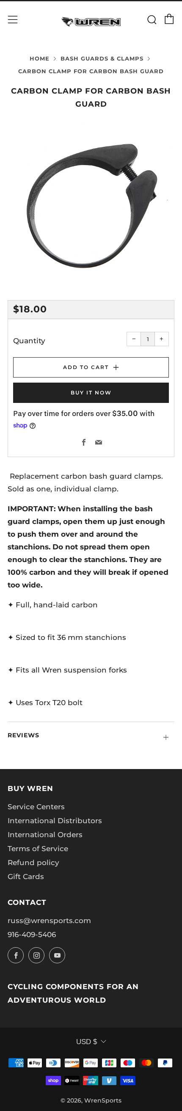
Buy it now (91, 392)
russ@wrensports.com (49, 920)
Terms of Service (38, 848)
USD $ (86, 1042)
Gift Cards (26, 876)
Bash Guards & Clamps (102, 58)
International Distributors (55, 820)
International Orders (45, 834)
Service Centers (36, 806)
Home (40, 58)
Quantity (29, 340)
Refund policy (33, 862)
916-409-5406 (32, 934)
